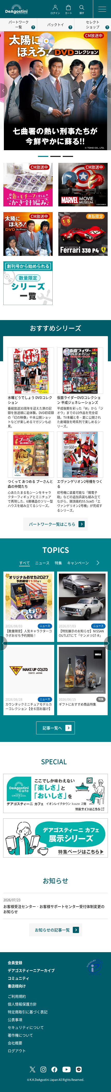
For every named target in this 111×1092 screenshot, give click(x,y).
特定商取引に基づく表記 (27, 1011)
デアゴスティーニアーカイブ (31, 970)
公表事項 (15, 1019)
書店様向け (17, 985)
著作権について (20, 1035)
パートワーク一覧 (19, 24)
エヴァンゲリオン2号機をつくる (79, 484)
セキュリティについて (26, 1027)
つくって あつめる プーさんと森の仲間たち (30, 484)
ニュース (42, 562)
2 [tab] (55, 156)
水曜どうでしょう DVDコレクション (30, 400)
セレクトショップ (92, 24)
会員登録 (15, 962)
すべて (24, 562)
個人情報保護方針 (22, 1004)
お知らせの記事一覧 (52, 929)
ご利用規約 (17, 996)
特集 (58, 562)
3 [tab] (68, 156)
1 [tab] (43, 156)
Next (107, 90)
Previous (4, 90)
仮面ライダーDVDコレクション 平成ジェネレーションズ (79, 400)
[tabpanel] (55, 90)
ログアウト (17, 1050)
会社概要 (15, 1042)
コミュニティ (18, 978)
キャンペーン (78, 562)
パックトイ (55, 24)
